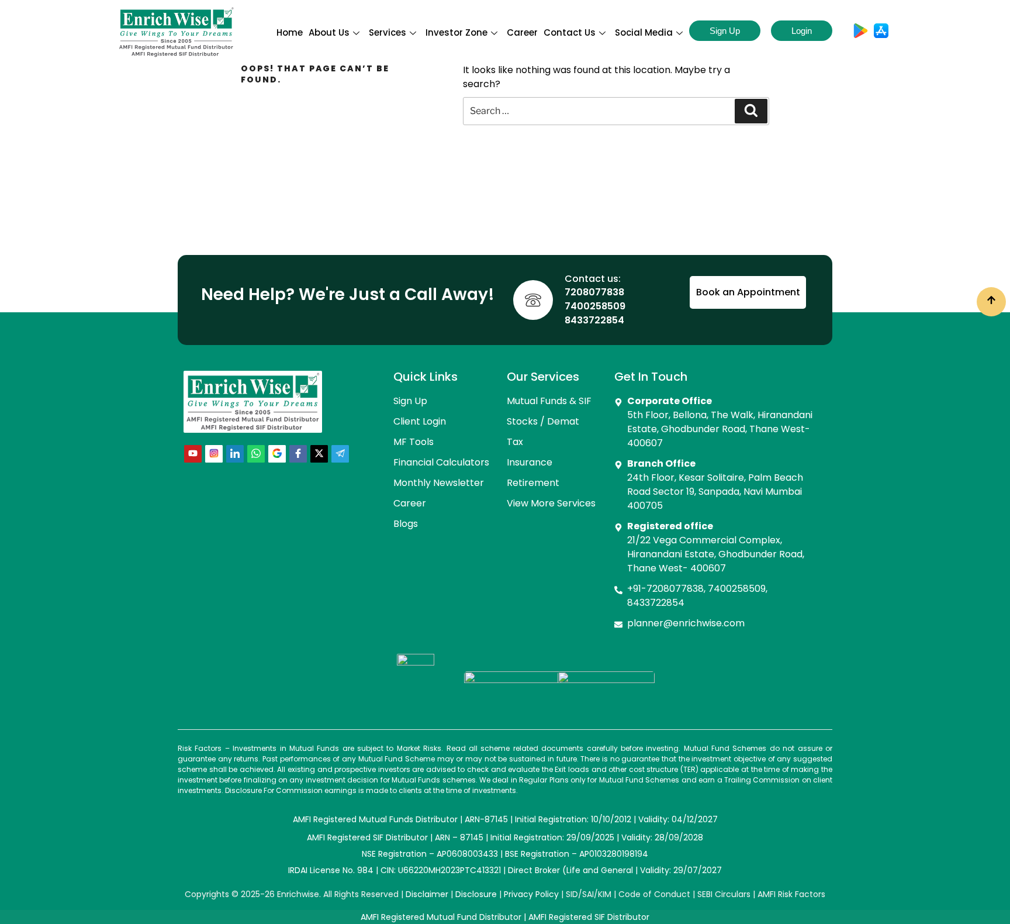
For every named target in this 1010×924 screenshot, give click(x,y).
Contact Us (570, 32)
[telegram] (340, 454)
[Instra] (214, 454)
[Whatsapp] (256, 454)
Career (522, 32)
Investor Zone (456, 32)
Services (387, 32)
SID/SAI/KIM (588, 894)
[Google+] (277, 454)
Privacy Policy (531, 894)
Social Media (644, 32)
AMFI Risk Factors (791, 894)
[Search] (751, 111)
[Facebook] (298, 454)
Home (289, 32)
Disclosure (476, 894)
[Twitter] (319, 454)
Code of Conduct (654, 894)
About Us (329, 32)
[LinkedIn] (235, 454)
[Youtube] (193, 454)
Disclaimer (427, 894)
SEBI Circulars (723, 894)
